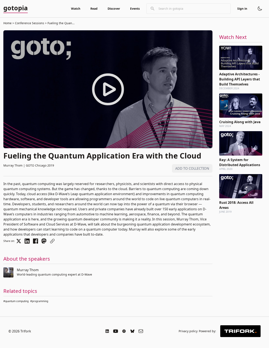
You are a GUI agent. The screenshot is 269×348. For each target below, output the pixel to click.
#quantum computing (16, 301)
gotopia (15, 8)
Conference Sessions (29, 23)
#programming (39, 301)
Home (7, 23)
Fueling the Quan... (61, 23)
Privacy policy (188, 331)
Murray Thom (28, 270)
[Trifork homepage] (240, 331)
